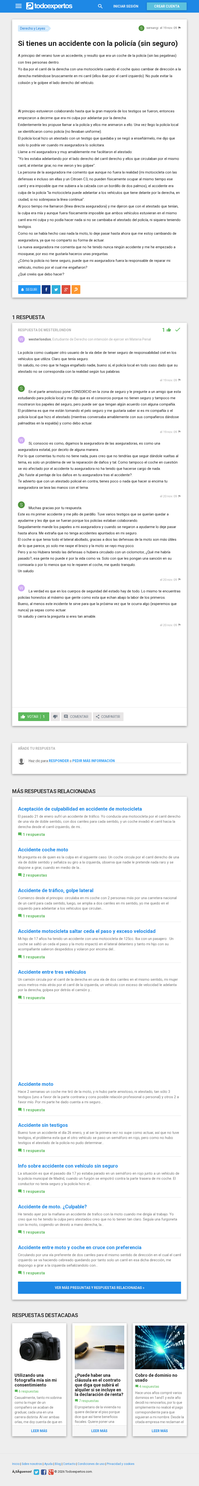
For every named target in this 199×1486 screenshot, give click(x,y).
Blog (58, 1464)
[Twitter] (36, 1471)
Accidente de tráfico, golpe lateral (55, 890)
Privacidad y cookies (120, 1464)
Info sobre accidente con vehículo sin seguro (68, 1166)
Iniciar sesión (125, 6)
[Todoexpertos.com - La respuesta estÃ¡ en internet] (49, 6)
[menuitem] (46, 289)
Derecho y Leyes (32, 28)
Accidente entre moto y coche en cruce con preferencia (79, 1247)
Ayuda (48, 1464)
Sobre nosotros (32, 1464)
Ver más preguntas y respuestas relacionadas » (99, 1288)
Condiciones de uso (91, 1464)
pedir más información (93, 761)
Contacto (69, 1464)
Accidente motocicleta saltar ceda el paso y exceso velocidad (87, 931)
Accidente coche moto (43, 850)
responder (59, 761)
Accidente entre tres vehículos (52, 972)
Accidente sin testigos (43, 1125)
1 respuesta (34, 834)
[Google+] (50, 1471)
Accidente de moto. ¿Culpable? (52, 1207)
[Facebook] (43, 1471)
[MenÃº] (18, 6)
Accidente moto (35, 1084)
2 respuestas (35, 875)
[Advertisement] (75, 93)
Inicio (15, 1464)
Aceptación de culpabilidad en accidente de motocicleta (80, 809)
